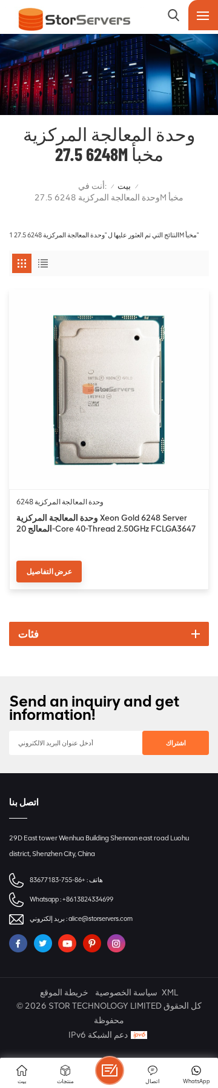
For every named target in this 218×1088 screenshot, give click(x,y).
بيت (124, 186)
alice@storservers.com (100, 919)
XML (170, 992)
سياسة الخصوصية (126, 992)
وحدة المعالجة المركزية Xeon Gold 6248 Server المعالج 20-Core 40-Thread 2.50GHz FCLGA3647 (106, 523)
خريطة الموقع (64, 992)
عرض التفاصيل (49, 571)
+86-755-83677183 (57, 880)
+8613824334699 (87, 899)
